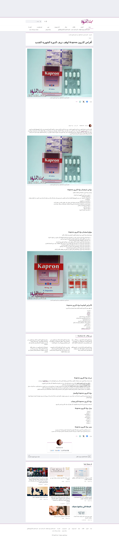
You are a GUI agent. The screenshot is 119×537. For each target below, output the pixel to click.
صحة (90, 37)
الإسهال (88, 313)
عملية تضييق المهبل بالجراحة (34, 456)
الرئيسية (90, 34)
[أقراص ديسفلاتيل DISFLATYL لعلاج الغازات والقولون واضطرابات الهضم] (81, 496)
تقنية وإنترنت (40, 484)
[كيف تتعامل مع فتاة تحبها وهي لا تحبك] (37, 496)
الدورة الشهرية (84, 130)
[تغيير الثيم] (45, 21)
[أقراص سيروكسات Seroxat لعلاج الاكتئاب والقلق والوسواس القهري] (81, 476)
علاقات (63, 481)
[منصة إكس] (83, 101)
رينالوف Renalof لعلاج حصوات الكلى (83, 456)
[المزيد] (76, 101)
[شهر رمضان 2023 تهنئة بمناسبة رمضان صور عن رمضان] (59, 476)
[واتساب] (80, 101)
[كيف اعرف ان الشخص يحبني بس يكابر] (59, 513)
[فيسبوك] (87, 101)
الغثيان (88, 312)
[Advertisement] (82, 8)
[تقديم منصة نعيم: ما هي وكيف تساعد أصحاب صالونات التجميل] (81, 513)
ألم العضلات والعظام (85, 328)
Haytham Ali (82, 125)
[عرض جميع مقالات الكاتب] (90, 125)
